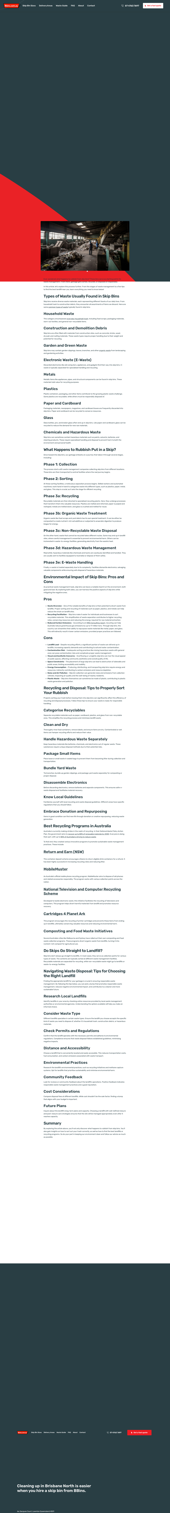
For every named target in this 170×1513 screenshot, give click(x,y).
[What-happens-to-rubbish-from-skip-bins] (23, 1432)
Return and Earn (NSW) (64, 852)
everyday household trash (77, 319)
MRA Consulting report (96, 623)
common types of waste (58, 307)
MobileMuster (56, 869)
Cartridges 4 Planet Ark (64, 914)
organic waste (105, 350)
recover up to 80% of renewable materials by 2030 (88, 834)
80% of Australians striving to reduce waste (78, 837)
